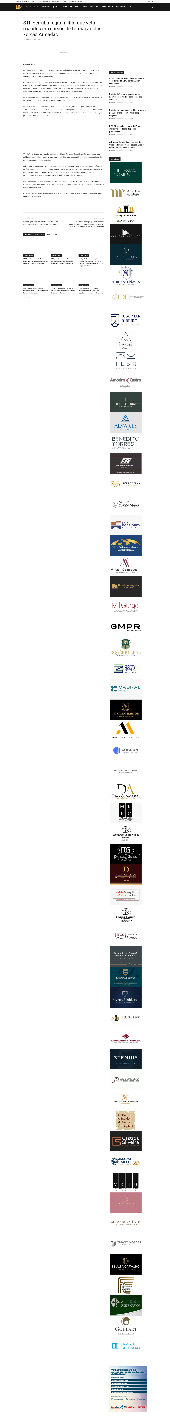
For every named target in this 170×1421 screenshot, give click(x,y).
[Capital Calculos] (126, 244)
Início (25, 18)
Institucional (46, 1)
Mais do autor (51, 235)
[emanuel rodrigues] (126, 535)
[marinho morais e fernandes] (126, 1110)
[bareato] (126, 596)
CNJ (129, 7)
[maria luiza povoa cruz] (126, 822)
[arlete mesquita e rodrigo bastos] (126, 904)
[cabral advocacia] (126, 699)
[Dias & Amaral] (126, 802)
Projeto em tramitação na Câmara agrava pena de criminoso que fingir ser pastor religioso (127, 113)
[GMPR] (126, 637)
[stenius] (126, 1069)
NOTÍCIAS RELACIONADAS (34, 235)
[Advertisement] (63, 56)
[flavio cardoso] (126, 1294)
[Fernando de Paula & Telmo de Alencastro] (126, 966)
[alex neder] (126, 1315)
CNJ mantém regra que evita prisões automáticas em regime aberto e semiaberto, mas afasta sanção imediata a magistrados (86, 224)
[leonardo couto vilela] (126, 843)
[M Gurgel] (126, 617)
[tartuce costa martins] (126, 945)
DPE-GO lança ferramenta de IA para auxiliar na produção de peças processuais (125, 129)
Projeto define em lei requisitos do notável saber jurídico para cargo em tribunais (125, 97)
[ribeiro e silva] (126, 494)
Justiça (56, 7)
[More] (62, 44)
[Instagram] (149, 1)
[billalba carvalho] (126, 1274)
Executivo (94, 7)
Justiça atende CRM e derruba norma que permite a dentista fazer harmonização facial (35, 290)
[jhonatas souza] (126, 1028)
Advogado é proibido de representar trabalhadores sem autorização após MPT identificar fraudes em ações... (128, 145)
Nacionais (120, 7)
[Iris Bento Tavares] (126, 473)
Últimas (80, 1)
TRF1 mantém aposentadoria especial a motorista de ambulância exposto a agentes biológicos (35, 261)
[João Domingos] (126, 884)
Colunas (46, 7)
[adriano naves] (126, 285)
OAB (85, 7)
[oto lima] (126, 264)
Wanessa (112, 87)
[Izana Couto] (126, 925)
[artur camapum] (126, 576)
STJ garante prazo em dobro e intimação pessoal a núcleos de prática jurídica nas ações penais (62, 261)
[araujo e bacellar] (126, 223)
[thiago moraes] (126, 1253)
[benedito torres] (126, 453)
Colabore (63, 1)
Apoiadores (55, 1)
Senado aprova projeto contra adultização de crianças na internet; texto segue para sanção (41, 223)
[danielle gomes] (126, 863)
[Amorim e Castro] (126, 391)
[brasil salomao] (126, 1356)
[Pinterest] (36, 44)
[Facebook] (145, 1)
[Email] (47, 44)
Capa (39, 1)
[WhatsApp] (41, 44)
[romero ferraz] (126, 411)
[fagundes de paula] (126, 986)
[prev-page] (24, 297)
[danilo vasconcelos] (126, 514)
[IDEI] (128, 309)
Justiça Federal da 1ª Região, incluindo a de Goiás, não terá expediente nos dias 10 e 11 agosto (91, 290)
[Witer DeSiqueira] (126, 555)
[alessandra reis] (126, 1233)
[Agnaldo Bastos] (126, 719)
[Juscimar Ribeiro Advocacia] (126, 329)
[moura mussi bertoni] (126, 678)
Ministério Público (71, 7)
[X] (152, 1)
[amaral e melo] (126, 1171)
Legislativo (107, 7)
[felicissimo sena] (126, 1089)
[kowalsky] (126, 350)
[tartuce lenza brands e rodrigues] (126, 370)
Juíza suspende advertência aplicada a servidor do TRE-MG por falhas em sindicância (126, 81)
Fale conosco (72, 1)
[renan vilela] (126, 781)
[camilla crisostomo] (126, 1212)
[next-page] (28, 297)
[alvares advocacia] (126, 1151)
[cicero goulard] (126, 1335)
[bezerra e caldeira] (126, 1007)
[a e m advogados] (126, 740)
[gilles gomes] (126, 182)
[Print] (52, 44)
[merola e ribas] (126, 203)
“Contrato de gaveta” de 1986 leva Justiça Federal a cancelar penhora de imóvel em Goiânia (63, 290)
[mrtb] (126, 1192)
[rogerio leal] (126, 658)
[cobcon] (126, 760)
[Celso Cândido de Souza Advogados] (126, 1130)
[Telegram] (57, 44)
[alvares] (126, 432)
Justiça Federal (40, 18)
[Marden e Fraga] (126, 1048)
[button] (151, 7)
